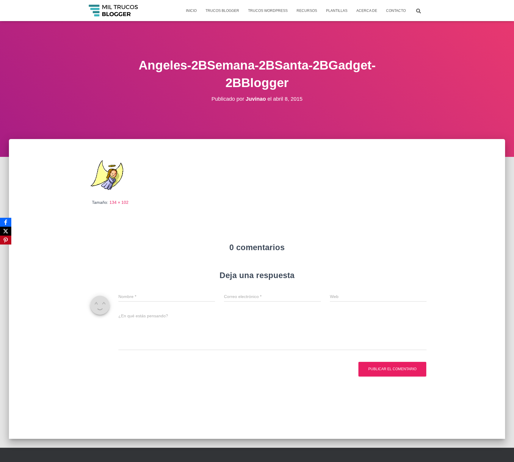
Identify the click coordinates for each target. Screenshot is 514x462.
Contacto (396, 11)
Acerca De (366, 11)
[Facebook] (5, 222)
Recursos (307, 11)
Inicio (191, 11)
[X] (5, 231)
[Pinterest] (5, 240)
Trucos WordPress (268, 11)
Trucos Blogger (222, 11)
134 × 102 (118, 202)
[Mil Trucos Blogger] (114, 10)
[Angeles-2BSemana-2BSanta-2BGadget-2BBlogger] (107, 174)
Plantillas (336, 11)
